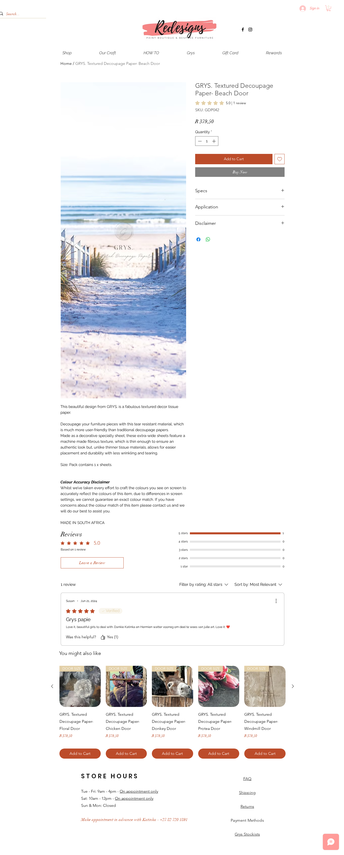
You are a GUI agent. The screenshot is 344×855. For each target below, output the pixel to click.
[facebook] (242, 29)
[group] (172, 712)
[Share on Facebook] (198, 239)
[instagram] (250, 29)
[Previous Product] (52, 686)
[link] (220, 103)
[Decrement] (199, 141)
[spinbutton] (207, 141)
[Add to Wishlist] (279, 159)
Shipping (247, 792)
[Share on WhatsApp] (208, 239)
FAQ (247, 778)
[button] (328, 8)
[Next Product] (293, 686)
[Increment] (214, 141)
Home (66, 63)
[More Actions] (276, 601)
